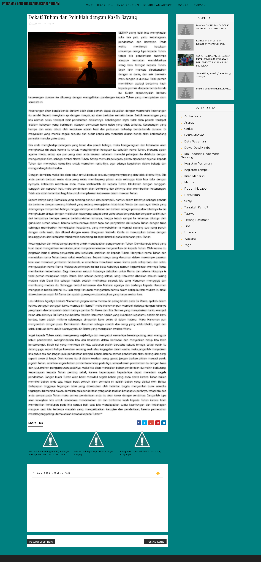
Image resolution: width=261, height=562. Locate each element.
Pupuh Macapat (196, 188)
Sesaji (188, 201)
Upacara (190, 232)
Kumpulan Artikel (158, 5)
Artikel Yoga (192, 116)
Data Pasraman (195, 141)
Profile (103, 5)
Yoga (187, 245)
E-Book (200, 5)
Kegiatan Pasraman (198, 163)
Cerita (188, 129)
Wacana (190, 238)
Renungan (48, 23)
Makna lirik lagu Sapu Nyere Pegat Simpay (93, 453)
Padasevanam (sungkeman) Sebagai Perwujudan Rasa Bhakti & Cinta (48, 453)
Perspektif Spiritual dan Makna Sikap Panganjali (140, 453)
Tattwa (189, 213)
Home (88, 5)
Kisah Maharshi (194, 176)
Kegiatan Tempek (197, 170)
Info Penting (128, 5)
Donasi (184, 5)
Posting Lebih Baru (41, 541)
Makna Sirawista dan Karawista (213, 88)
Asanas (189, 122)
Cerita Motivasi (194, 135)
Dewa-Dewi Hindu (197, 147)
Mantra (189, 182)
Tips (187, 226)
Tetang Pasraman (196, 220)
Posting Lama (155, 541)
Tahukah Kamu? (196, 207)
